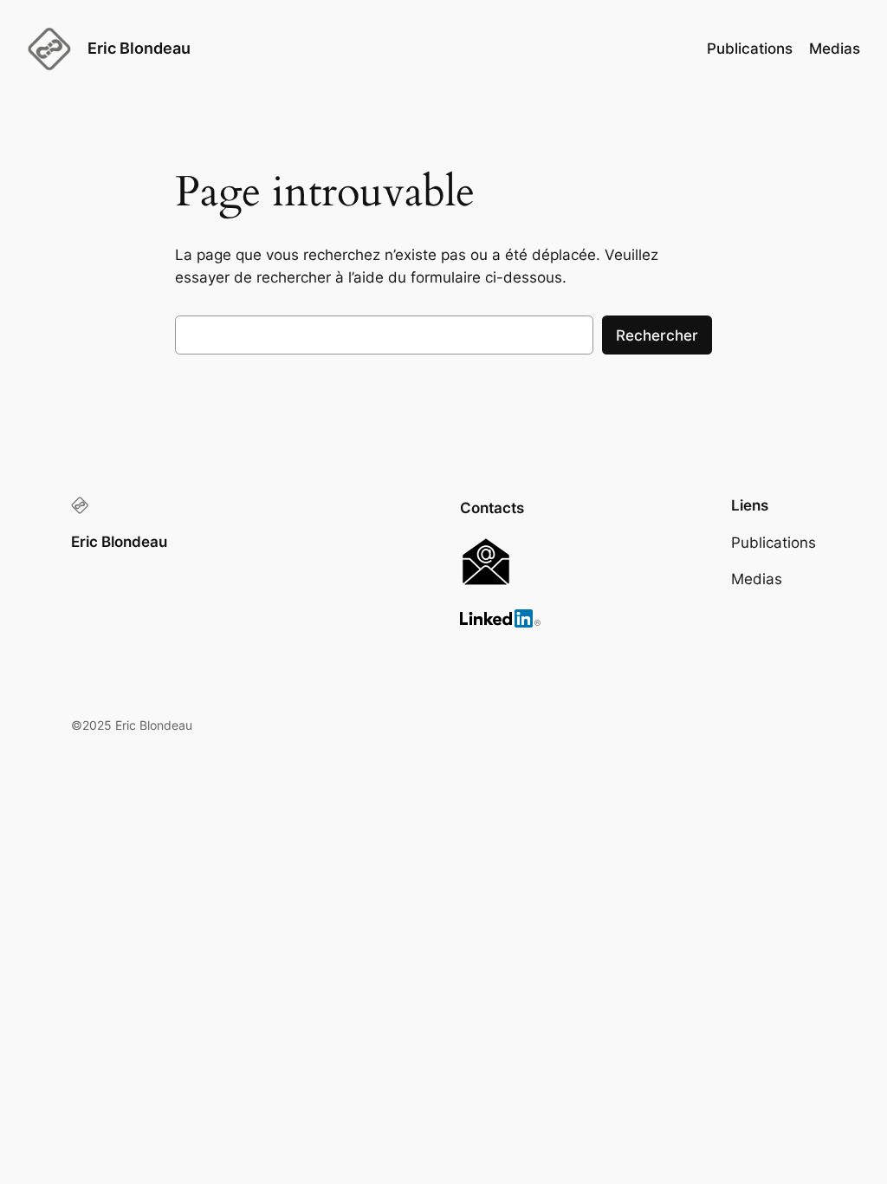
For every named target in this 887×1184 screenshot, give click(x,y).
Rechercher (657, 335)
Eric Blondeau (139, 48)
